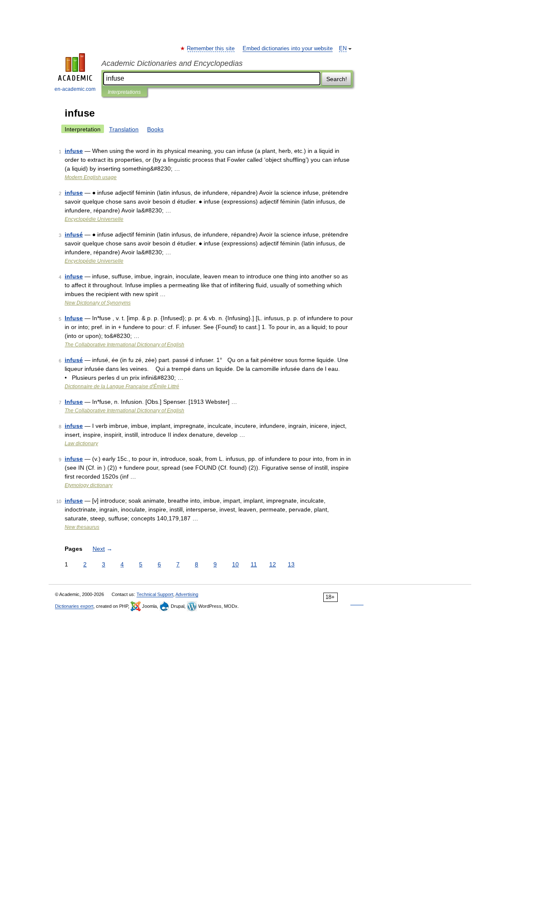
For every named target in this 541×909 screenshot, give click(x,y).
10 (235, 564)
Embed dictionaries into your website (288, 49)
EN (343, 49)
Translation (124, 129)
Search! (336, 79)
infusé (74, 234)
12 (272, 564)
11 (254, 564)
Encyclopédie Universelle (94, 219)
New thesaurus (82, 527)
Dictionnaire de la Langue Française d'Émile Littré (122, 386)
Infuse (74, 318)
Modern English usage (91, 177)
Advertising (186, 594)
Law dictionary (81, 443)
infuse (74, 150)
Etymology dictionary (88, 485)
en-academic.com (75, 89)
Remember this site (211, 49)
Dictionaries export (74, 606)
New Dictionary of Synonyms (98, 303)
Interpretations (124, 92)
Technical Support (155, 594)
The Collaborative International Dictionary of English (124, 345)
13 (291, 564)
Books (155, 129)
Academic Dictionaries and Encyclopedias (172, 63)
